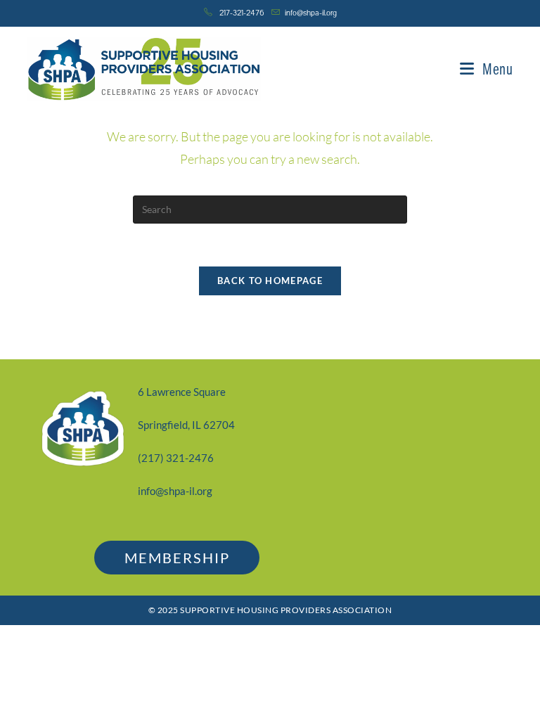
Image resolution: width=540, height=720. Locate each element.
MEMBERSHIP (177, 557)
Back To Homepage (270, 280)
